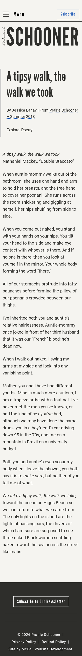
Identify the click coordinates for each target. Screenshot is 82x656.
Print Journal (15, 47)
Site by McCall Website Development (40, 649)
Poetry (27, 130)
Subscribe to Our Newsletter (41, 601)
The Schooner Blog (20, 58)
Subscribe (52, 58)
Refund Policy (54, 642)
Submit (49, 47)
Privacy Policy (24, 642)
